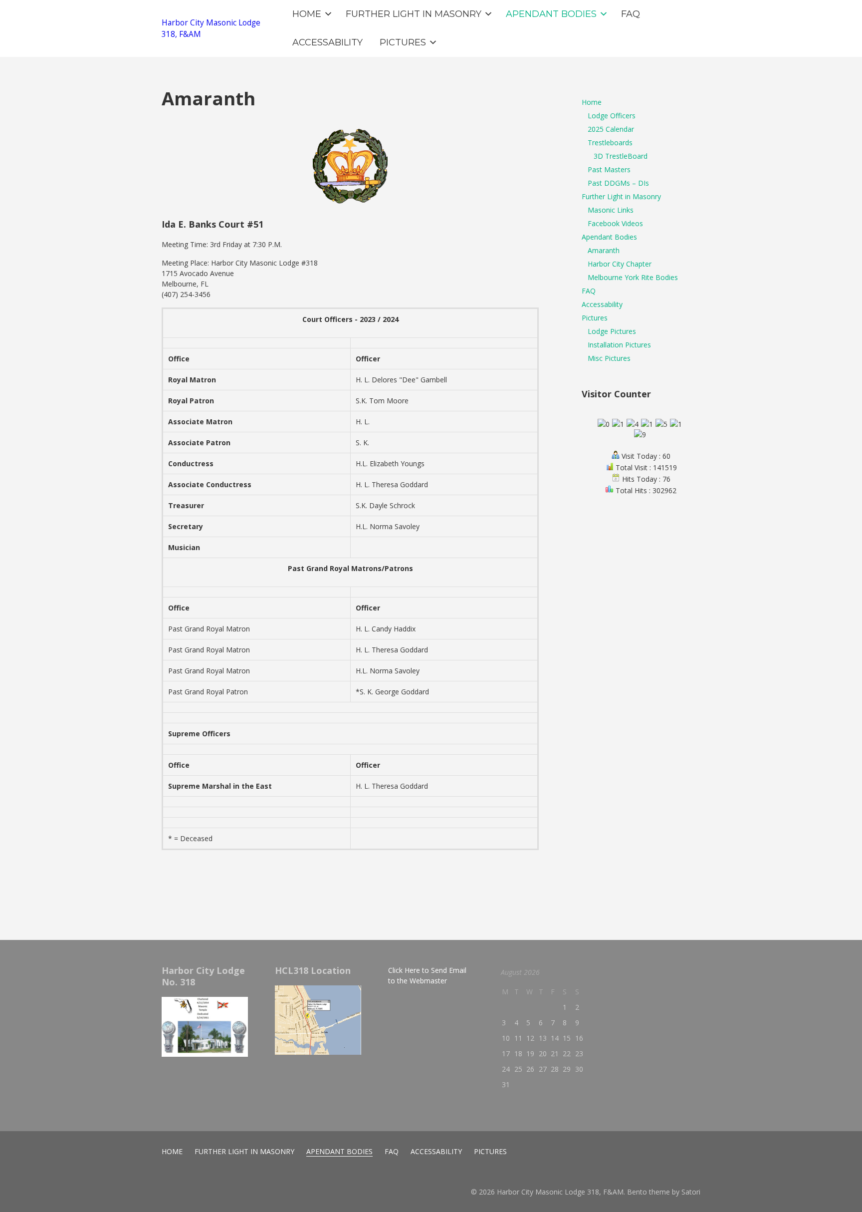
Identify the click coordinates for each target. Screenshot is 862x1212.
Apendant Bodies (609, 237)
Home (592, 102)
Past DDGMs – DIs (618, 183)
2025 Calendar (611, 129)
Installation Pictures (619, 344)
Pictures (595, 317)
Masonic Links (611, 210)
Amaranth (604, 250)
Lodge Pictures (612, 331)
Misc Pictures (609, 358)
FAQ (589, 291)
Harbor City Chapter (619, 264)
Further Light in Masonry (621, 196)
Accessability (602, 304)
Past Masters (609, 169)
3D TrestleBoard (620, 156)
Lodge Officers (612, 115)
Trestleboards (610, 142)
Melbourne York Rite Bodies (633, 277)
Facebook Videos (615, 223)
